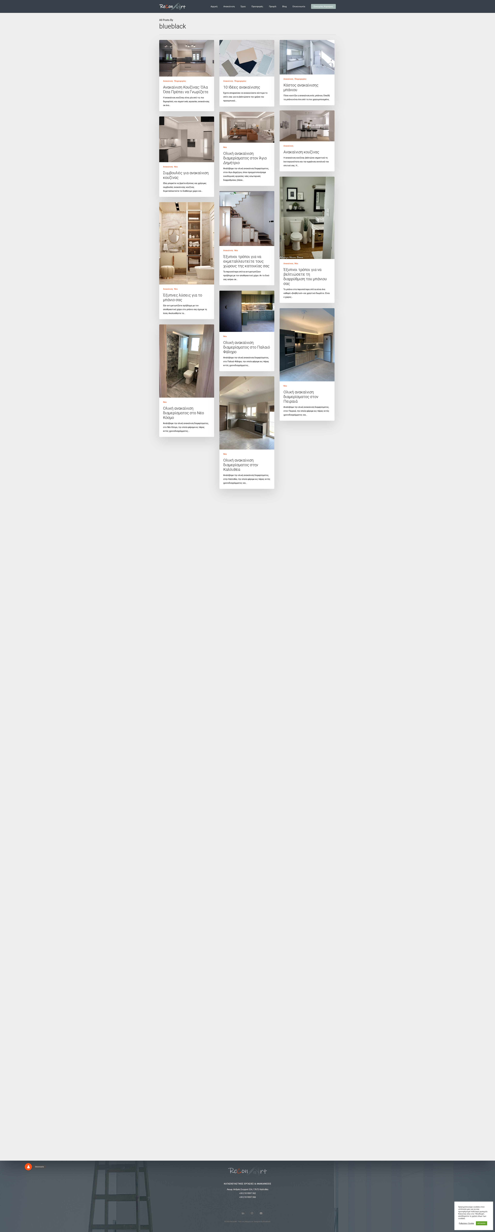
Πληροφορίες (180, 81)
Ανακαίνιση (168, 81)
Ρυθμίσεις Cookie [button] (466, 1223)
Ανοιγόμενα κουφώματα (173, 1099)
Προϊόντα (304, 527)
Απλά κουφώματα (291, 527)
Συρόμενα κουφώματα (319, 527)
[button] (28, 1166)
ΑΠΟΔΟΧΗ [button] (481, 1223)
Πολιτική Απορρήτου (245, 1221)
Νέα (225, 147)
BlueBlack (266, 1221)
